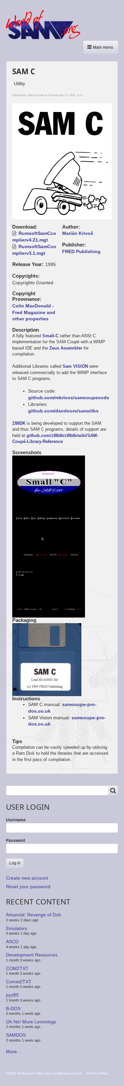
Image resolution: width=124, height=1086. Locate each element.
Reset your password (28, 886)
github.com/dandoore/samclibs (63, 410)
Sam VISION (75, 366)
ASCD (12, 941)
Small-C (50, 335)
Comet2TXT (18, 981)
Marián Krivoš (77, 233)
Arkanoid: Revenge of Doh (33, 914)
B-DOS (13, 1008)
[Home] (45, 24)
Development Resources (32, 954)
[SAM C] (48, 482)
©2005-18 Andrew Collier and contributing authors (44, 1073)
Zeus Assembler (65, 348)
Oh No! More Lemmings (31, 1021)
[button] (100, 47)
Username (16, 820)
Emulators (16, 928)
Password (15, 840)
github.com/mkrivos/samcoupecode (68, 397)
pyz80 (12, 995)
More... (13, 1051)
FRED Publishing (81, 251)
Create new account (27, 878)
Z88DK (18, 423)
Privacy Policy (97, 1073)
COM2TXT (17, 968)
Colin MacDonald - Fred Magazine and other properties (33, 312)
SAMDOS (16, 1035)
